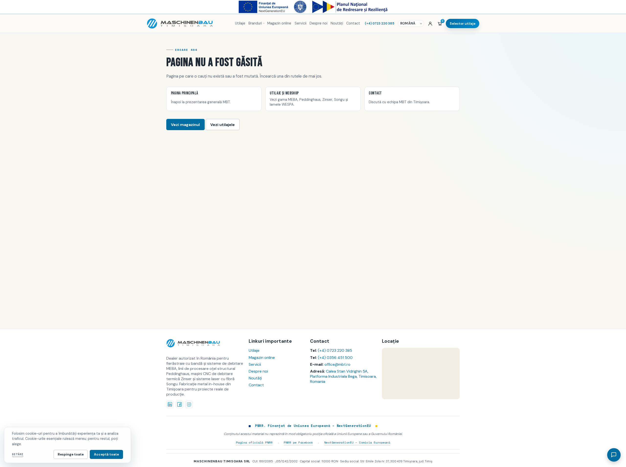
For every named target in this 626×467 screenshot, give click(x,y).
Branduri (255, 23)
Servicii (300, 23)
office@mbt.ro (337, 364)
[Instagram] (189, 404)
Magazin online (279, 23)
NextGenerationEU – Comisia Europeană (357, 442)
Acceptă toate (106, 454)
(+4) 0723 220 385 (379, 23)
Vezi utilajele (222, 124)
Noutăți (337, 23)
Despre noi (318, 23)
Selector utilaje (462, 24)
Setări (17, 454)
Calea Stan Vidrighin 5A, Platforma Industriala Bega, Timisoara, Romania (343, 376)
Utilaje (240, 23)
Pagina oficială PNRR (254, 442)
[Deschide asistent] (613, 454)
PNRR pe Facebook (298, 442)
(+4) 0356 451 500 (335, 357)
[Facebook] (179, 404)
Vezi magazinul (185, 124)
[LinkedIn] (170, 404)
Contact (353, 23)
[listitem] (214, 99)
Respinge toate (71, 454)
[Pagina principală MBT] (188, 23)
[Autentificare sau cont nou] (430, 23)
